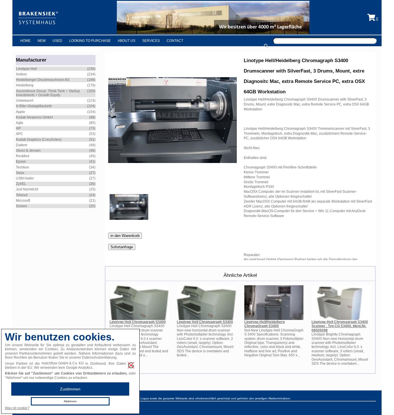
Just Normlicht (27, 189)
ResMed (22, 156)
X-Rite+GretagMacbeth (34, 106)
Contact (175, 41)
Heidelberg (24, 85)
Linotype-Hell (26, 69)
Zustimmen (70, 389)
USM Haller (25, 178)
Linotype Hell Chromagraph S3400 (138, 322)
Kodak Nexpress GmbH (34, 117)
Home (25, 41)
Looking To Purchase (90, 41)
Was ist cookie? (17, 408)
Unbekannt (24, 101)
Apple (20, 112)
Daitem (21, 145)
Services (151, 41)
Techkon (22, 167)
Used (57, 41)
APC (19, 134)
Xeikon (21, 74)
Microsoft (23, 201)
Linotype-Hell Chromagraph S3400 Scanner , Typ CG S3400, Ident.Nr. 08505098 (340, 326)
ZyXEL (21, 184)
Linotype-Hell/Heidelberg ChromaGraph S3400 (264, 324)
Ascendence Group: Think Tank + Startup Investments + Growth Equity (48, 93)
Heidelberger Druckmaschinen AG (43, 80)
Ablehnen (70, 401)
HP (18, 128)
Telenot (21, 195)
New (41, 41)
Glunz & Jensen (28, 151)
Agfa (19, 123)
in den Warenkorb (125, 236)
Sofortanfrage (121, 247)
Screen (21, 206)
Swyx (20, 173)
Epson (21, 162)
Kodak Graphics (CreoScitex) (38, 140)
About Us (126, 41)
